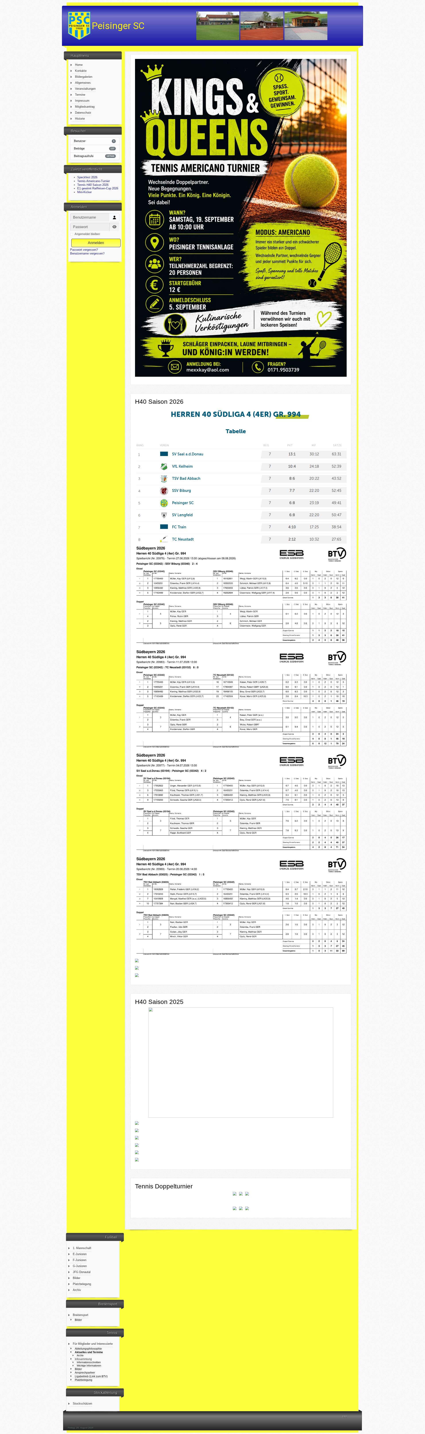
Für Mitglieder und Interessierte (93, 1343)
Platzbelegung (82, 1284)
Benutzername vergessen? (87, 253)
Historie (80, 118)
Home (79, 64)
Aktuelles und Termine (89, 1352)
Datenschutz (83, 112)
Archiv (77, 1290)
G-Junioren (80, 1266)
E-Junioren (80, 1254)
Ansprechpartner (85, 1372)
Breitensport (80, 1315)
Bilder (76, 1278)
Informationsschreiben (89, 1362)
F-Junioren (79, 1260)
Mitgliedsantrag (85, 106)
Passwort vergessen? (84, 249)
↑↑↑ (344, 1416)
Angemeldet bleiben (87, 234)
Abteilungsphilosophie (88, 1348)
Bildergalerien (83, 76)
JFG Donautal (82, 1272)
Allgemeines (83, 82)
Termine (80, 94)
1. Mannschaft (82, 1248)
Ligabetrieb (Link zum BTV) (91, 1376)
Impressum (82, 100)
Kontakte (81, 70)
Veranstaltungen (85, 88)
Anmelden (96, 243)
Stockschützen (82, 1403)
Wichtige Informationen (89, 1365)
